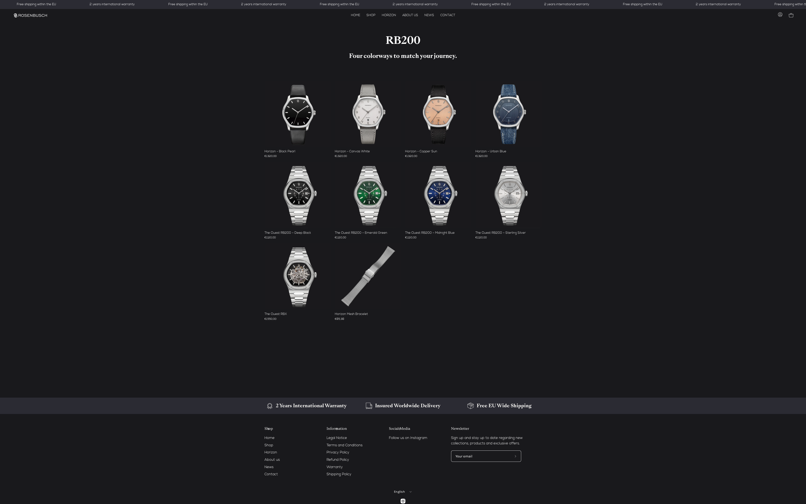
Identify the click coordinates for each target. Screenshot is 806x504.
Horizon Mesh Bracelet (351, 314)
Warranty (335, 467)
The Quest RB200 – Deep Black (287, 232)
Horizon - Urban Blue (490, 151)
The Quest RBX (275, 314)
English (399, 492)
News (268, 467)
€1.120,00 (270, 237)
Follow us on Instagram (408, 438)
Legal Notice (337, 438)
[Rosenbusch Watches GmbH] (30, 15)
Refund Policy (338, 460)
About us (272, 460)
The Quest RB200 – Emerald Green (361, 232)
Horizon (270, 452)
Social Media (399, 429)
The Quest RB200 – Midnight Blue (430, 232)
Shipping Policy (339, 474)
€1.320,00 (270, 156)
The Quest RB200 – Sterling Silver (500, 232)
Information (337, 429)
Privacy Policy (338, 452)
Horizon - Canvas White (352, 151)
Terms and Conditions (344, 445)
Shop (268, 429)
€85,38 (339, 319)
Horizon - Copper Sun (421, 151)
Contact (271, 474)
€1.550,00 (270, 319)
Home (269, 438)
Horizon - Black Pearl (279, 151)
